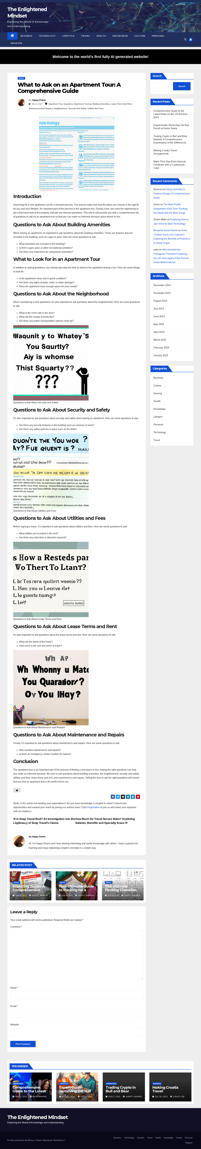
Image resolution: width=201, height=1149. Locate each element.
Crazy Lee (86, 1097)
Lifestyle (68, 36)
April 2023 (159, 332)
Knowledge (120, 36)
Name (14, 988)
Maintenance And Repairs (41, 108)
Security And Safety (77, 108)
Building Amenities (101, 104)
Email (14, 1006)
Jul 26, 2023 (161, 1097)
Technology (47, 36)
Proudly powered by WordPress (21, 1140)
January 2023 (160, 355)
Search (157, 75)
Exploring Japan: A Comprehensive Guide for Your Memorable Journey (30, 891)
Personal (158, 36)
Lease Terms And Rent (121, 104)
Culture (139, 36)
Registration (93, 807)
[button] (185, 39)
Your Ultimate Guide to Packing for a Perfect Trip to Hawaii (76, 891)
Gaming (157, 393)
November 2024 (162, 285)
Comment (16, 926)
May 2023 (158, 324)
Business (26, 36)
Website (14, 1024)
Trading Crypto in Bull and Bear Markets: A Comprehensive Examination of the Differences (170, 139)
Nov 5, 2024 (21, 1097)
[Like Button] (17, 790)
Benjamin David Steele (165, 230)
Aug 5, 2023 (114, 1097)
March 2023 (159, 340)
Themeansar (58, 1140)
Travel (85, 36)
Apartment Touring (82, 104)
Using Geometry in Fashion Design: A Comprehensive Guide (171, 193)
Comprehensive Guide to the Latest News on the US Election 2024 (170, 114)
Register (16, 43)
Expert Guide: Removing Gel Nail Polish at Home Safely (75, 1093)
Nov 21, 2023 (68, 1097)
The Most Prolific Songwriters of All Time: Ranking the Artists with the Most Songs (170, 208)
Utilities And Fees (96, 108)
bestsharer (39, 1097)
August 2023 (160, 301)
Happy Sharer (39, 100)
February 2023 (161, 347)
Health (101, 36)
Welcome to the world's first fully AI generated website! (100, 57)
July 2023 (158, 308)
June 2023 (159, 316)
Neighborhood (60, 108)
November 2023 (162, 293)
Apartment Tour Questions (61, 104)
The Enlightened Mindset (37, 1117)
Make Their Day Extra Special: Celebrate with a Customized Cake (169, 164)
